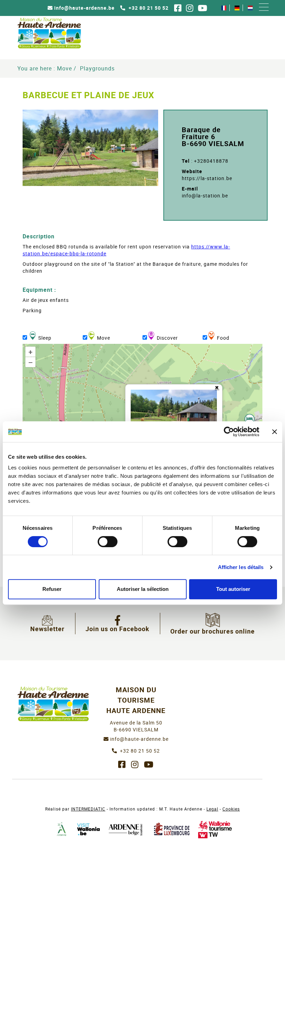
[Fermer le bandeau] (274, 431)
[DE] (237, 8)
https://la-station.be (207, 178)
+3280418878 (211, 161)
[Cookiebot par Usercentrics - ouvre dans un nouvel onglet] (228, 431)
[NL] (250, 8)
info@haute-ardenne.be (84, 8)
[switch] (107, 541)
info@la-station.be (205, 195)
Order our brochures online (212, 631)
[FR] (223, 8)
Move (64, 68)
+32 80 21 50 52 (148, 8)
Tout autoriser (233, 589)
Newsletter (47, 629)
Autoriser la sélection (143, 589)
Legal (212, 809)
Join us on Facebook (117, 629)
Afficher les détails (241, 567)
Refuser (52, 589)
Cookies (231, 809)
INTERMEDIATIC (88, 809)
